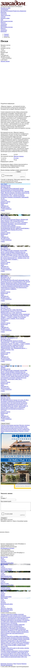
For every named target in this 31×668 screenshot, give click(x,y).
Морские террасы (19, 156)
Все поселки (4, 557)
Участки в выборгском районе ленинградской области (14, 427)
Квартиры (3, 12)
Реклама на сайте (5, 8)
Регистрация (7, 11)
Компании (4, 25)
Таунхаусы (4, 14)
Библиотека (9, 665)
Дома (14, 663)
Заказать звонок (5, 61)
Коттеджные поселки (7, 21)
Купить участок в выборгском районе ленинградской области (15, 430)
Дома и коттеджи (5, 15)
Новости (3, 22)
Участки (3, 16)
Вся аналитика (5, 611)
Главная (6, 34)
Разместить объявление (19, 11)
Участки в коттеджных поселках (10, 425)
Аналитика (4, 24)
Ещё (2, 19)
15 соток (16, 158)
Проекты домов (5, 18)
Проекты (23, 663)
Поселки (3, 665)
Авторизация (4, 9)
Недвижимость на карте (7, 548)
